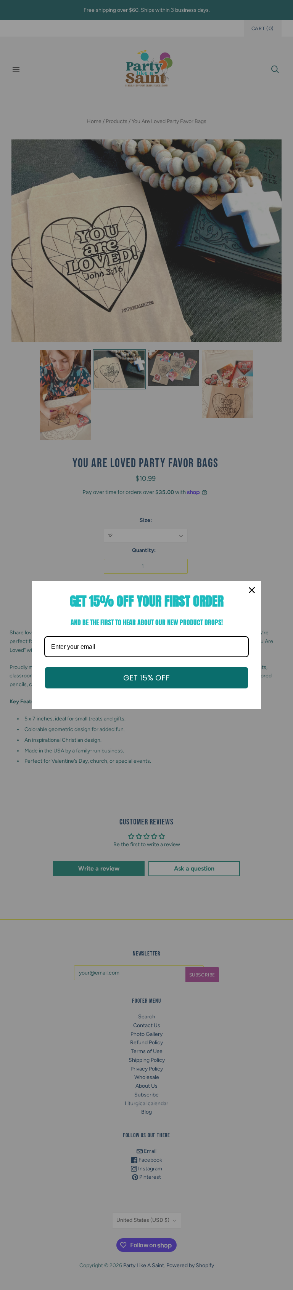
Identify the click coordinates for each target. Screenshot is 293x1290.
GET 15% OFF (146, 677)
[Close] (252, 590)
